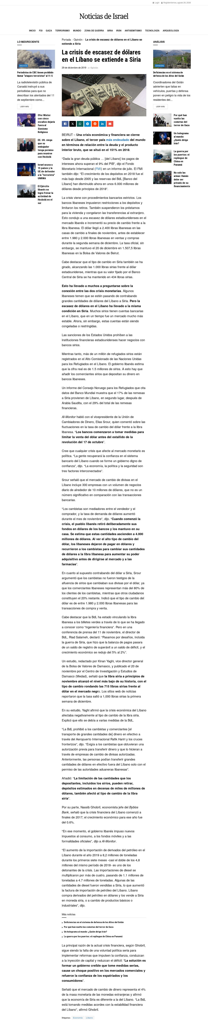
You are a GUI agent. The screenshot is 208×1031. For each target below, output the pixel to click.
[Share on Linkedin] (102, 124)
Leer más (26, 106)
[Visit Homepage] (104, 16)
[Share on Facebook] (65, 124)
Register (166, 2)
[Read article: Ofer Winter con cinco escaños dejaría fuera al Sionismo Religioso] (26, 120)
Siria (110, 30)
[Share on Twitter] (72, 124)
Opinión (78, 39)
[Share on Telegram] (87, 124)
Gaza (49, 30)
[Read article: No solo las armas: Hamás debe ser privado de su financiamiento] (162, 177)
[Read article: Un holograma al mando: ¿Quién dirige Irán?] (162, 138)
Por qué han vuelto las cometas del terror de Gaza (88, 927)
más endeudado (117, 139)
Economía (78, 1017)
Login (156, 2)
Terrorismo (62, 30)
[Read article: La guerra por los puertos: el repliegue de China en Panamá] (162, 156)
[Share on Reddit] (95, 124)
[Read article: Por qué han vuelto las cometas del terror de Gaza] (162, 120)
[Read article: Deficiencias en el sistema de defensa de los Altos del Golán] (172, 59)
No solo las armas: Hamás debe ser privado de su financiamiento (182, 179)
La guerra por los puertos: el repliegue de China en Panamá (93, 936)
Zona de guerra (94, 30)
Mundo (77, 30)
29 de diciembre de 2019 (74, 67)
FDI (40, 30)
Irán (118, 30)
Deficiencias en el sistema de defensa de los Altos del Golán (94, 922)
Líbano (89, 1017)
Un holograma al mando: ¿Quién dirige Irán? (85, 931)
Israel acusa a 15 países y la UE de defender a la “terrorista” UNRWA (46, 171)
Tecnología (152, 30)
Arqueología (171, 30)
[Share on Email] (110, 124)
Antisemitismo (133, 30)
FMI (98, 168)
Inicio (32, 30)
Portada (66, 39)
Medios (23, 65)
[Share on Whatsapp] (80, 124)
